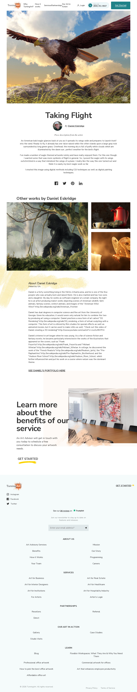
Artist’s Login (96, 597)
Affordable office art (36, 675)
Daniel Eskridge (76, 126)
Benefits (36, 551)
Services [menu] (47, 5)
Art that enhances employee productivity (96, 668)
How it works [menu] (38, 5)
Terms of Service (108, 688)
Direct (36, 617)
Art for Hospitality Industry (96, 590)
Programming (96, 557)
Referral (96, 611)
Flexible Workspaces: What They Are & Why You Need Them (96, 655)
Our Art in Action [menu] (66, 5)
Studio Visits (36, 638)
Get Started (120, 5)
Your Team (36, 563)
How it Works (36, 557)
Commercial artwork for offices (96, 662)
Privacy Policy (91, 688)
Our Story (96, 551)
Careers (96, 563)
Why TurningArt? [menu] (28, 5)
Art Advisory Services (36, 544)
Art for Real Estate (96, 578)
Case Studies (96, 632)
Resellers (36, 611)
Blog (36, 653)
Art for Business (36, 578)
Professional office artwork (36, 662)
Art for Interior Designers (36, 584)
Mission (96, 544)
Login (82, 5)
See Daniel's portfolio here (46, 370)
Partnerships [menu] (56, 5)
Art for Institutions (36, 590)
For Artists (36, 597)
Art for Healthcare (96, 584)
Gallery (36, 632)
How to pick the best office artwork (36, 668)
